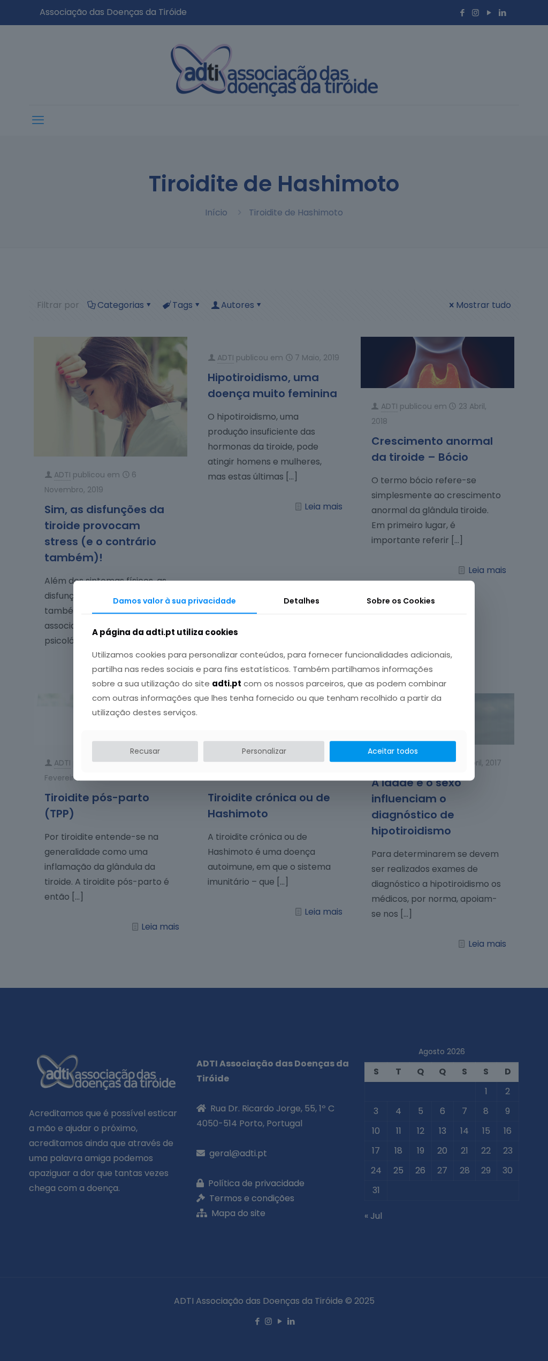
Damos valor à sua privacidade (174, 601)
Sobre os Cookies (401, 601)
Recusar (145, 751)
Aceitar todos (393, 751)
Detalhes (301, 601)
